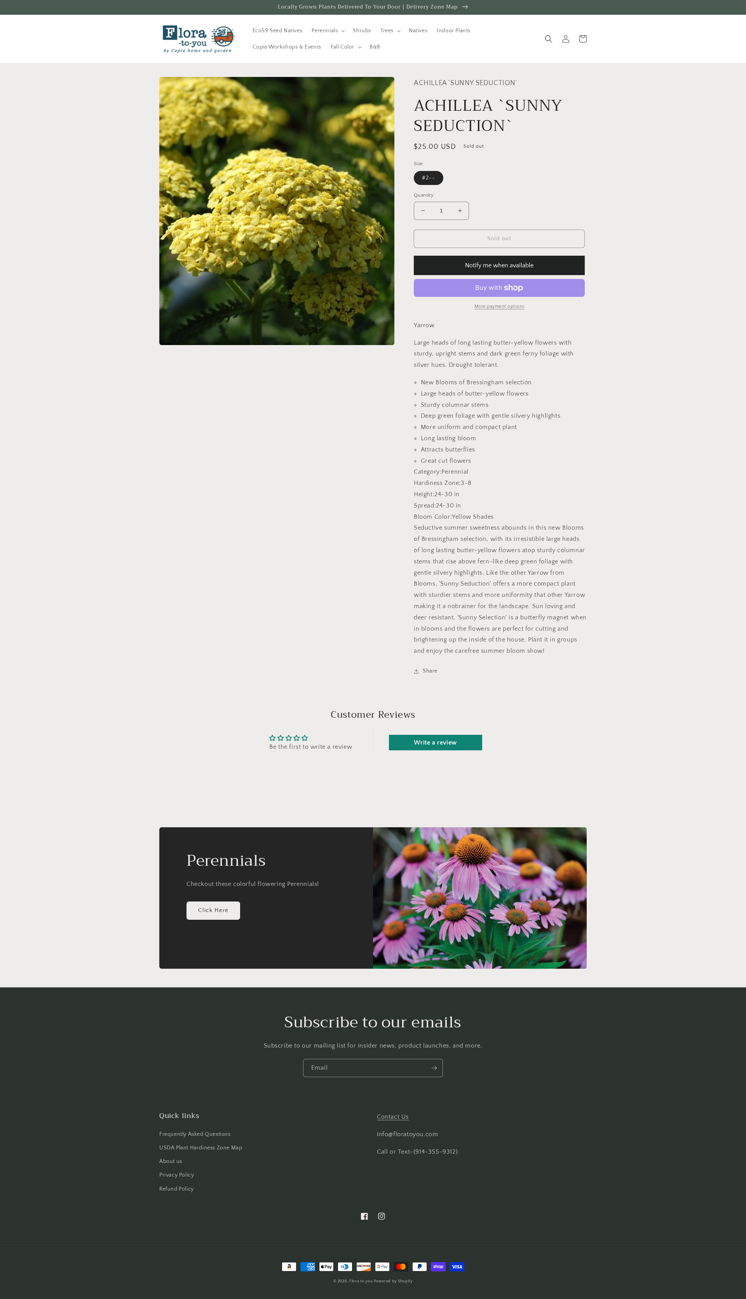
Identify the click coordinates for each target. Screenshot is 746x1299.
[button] (327, 31)
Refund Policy (176, 1189)
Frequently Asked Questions (195, 1134)
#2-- (428, 178)
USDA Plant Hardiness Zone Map (200, 1148)
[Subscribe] (434, 1068)
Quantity (424, 195)
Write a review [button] (435, 742)
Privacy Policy (176, 1175)
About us (170, 1161)
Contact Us (393, 1116)
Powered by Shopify (393, 1281)
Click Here (213, 910)
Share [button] (430, 671)
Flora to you (360, 1281)
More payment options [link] (499, 306)
